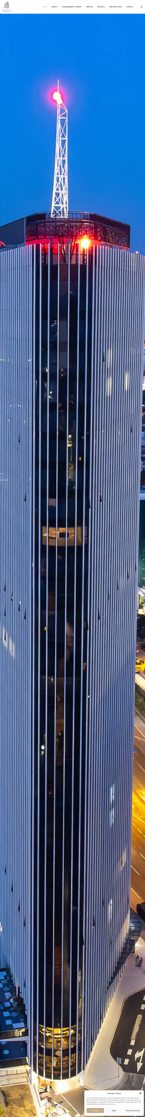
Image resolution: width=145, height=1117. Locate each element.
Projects (101, 7)
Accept (95, 1110)
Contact (129, 7)
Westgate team (115, 7)
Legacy (54, 7)
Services (89, 7)
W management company (72, 7)
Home (45, 7)
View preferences (133, 1110)
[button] (140, 1093)
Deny (114, 1110)
